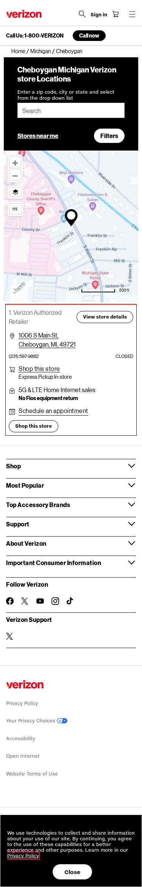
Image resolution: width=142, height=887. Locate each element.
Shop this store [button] (33, 426)
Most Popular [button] (25, 485)
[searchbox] (71, 110)
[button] (39, 368)
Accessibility (20, 738)
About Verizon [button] (26, 543)
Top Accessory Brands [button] (38, 504)
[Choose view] (15, 192)
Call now (89, 35)
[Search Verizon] (82, 14)
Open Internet (23, 756)
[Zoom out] (15, 175)
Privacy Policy (22, 703)
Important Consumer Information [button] (53, 562)
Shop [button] (13, 465)
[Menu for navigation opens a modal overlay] (132, 14)
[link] (20, 51)
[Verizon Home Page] (24, 14)
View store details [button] (105, 317)
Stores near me (37, 135)
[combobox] (71, 110)
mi (14, 209)
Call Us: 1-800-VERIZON (35, 35)
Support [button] (18, 523)
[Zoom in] (15, 162)
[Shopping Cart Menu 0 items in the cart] (115, 14)
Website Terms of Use (32, 774)
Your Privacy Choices (31, 721)
